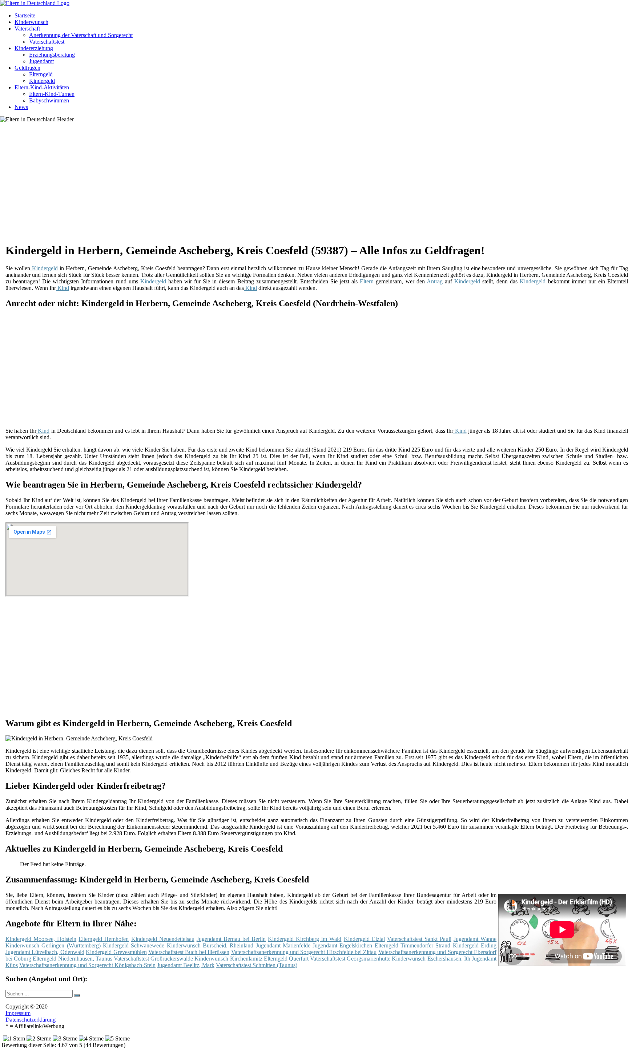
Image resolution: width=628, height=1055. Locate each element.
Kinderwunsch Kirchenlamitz (228, 958)
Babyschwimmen (49, 100)
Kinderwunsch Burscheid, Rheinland (210, 945)
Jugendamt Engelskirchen (342, 945)
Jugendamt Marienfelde (283, 945)
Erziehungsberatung (52, 55)
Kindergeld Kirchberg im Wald (304, 939)
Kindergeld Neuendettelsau (162, 939)
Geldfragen (27, 68)
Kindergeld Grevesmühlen (116, 952)
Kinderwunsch (31, 22)
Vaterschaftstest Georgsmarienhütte (350, 958)
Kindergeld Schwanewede (133, 945)
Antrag (434, 281)
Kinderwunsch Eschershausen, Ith (431, 958)
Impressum (18, 1013)
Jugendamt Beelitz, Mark (185, 965)
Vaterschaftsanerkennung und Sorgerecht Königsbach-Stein (87, 965)
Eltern (367, 281)
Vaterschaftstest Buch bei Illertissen (188, 952)
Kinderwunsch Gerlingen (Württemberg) (53, 945)
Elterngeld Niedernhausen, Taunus (72, 958)
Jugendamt (41, 61)
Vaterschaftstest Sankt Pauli (419, 939)
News (21, 107)
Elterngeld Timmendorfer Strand (413, 945)
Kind (62, 288)
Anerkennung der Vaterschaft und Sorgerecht (81, 35)
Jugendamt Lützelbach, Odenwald (44, 952)
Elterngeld (41, 74)
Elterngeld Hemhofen (103, 939)
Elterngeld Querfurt (286, 958)
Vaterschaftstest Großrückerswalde (153, 958)
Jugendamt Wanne (475, 939)
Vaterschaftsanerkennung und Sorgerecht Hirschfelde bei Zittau (304, 952)
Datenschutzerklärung (30, 1019)
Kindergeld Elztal (364, 939)
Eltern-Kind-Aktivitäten (42, 87)
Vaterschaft (27, 28)
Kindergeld (42, 81)
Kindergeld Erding (474, 945)
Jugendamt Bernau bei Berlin (231, 939)
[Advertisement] (229, 185)
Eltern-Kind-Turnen (52, 94)
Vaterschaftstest (46, 42)
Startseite (25, 15)
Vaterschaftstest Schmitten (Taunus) (256, 965)
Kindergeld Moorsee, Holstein (40, 939)
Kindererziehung (34, 48)
